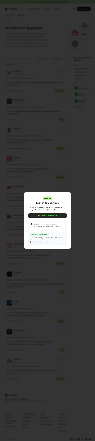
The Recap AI (53, 224)
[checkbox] (31, 224)
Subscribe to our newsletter (45, 224)
